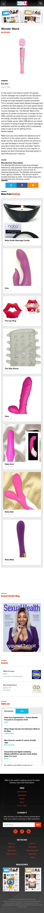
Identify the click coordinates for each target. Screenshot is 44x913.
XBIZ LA (32, 843)
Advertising (22, 795)
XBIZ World (12, 850)
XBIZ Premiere (11, 854)
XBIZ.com (11, 843)
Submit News (22, 791)
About (22, 802)
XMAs (32, 857)
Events (4, 663)
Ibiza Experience (10, 685)
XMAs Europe (8, 671)
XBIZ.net (5, 703)
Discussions (8, 711)
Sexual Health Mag (10, 596)
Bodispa (5, 32)
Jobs (22, 711)
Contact (22, 798)
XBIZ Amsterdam (32, 850)
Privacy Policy (22, 805)
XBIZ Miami (32, 847)
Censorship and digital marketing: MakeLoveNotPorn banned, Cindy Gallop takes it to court (20, 754)
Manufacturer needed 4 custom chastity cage (20, 741)
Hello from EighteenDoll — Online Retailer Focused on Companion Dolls (21, 718)
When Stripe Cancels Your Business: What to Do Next (22, 730)
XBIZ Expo (32, 854)
